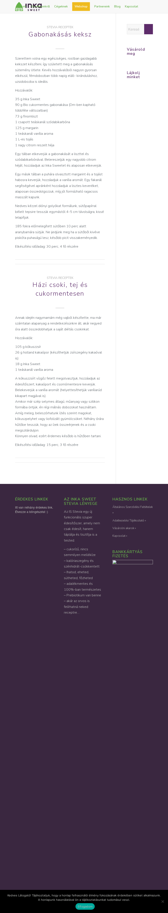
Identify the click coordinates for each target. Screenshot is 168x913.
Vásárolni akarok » (124, 528)
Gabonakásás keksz (60, 34)
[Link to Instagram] (16, 19)
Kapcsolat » (119, 536)
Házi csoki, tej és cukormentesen (60, 289)
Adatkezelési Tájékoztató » (129, 521)
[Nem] (162, 901)
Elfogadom (85, 906)
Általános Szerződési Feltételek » (132, 510)
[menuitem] (22, 6)
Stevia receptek (60, 27)
